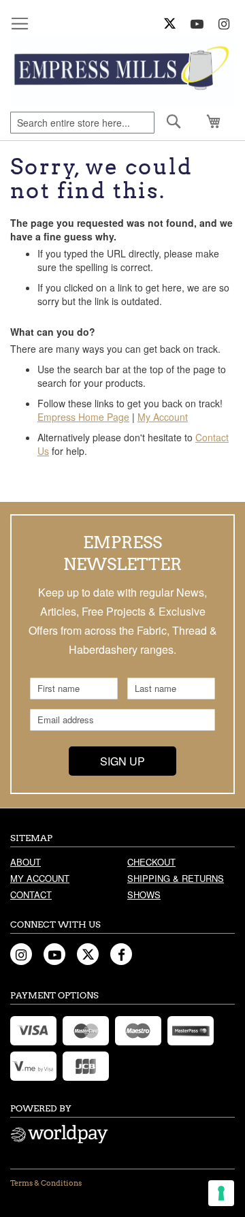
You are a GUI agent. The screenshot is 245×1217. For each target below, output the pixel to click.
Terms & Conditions (46, 1183)
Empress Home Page (83, 417)
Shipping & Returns (175, 878)
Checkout (151, 861)
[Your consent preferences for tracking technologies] (221, 1193)
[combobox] (82, 122)
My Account (162, 417)
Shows (144, 894)
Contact (31, 894)
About (25, 861)
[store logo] (122, 71)
